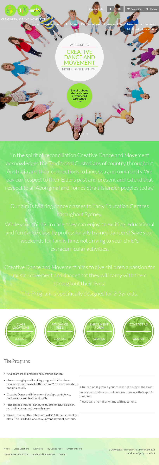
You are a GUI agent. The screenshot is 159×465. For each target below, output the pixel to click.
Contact (63, 454)
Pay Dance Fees (90, 24)
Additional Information (140, 29)
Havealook (150, 453)
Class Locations (52, 24)
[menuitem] (7, 449)
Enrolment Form (113, 24)
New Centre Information (142, 24)
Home (35, 24)
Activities (71, 24)
